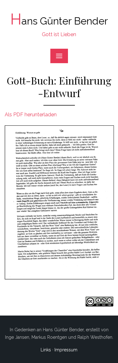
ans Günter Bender (59, 21)
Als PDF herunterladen (31, 115)
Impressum (65, 349)
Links (46, 349)
